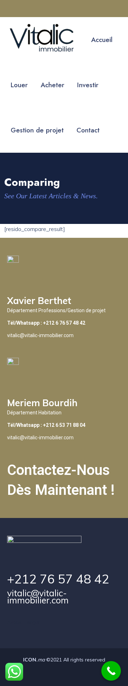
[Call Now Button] (111, 671)
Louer (19, 85)
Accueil (101, 39)
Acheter (52, 85)
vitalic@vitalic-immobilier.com (38, 596)
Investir (87, 85)
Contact (88, 130)
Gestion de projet (37, 130)
